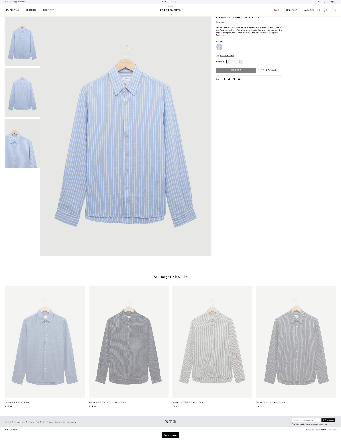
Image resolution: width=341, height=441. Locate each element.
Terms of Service (60, 422)
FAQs (37, 422)
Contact (44, 422)
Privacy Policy (323, 424)
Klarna (51, 422)
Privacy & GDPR (321, 429)
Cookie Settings (170, 435)
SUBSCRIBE (330, 420)
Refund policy (71, 422)
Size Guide (8, 422)
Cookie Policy (332, 429)
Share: (218, 79)
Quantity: (220, 61)
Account (329, 2)
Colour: (219, 41)
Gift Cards (31, 422)
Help (334, 2)
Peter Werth (13, 429)
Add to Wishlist (270, 70)
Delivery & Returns (19, 422)
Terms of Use (310, 429)
